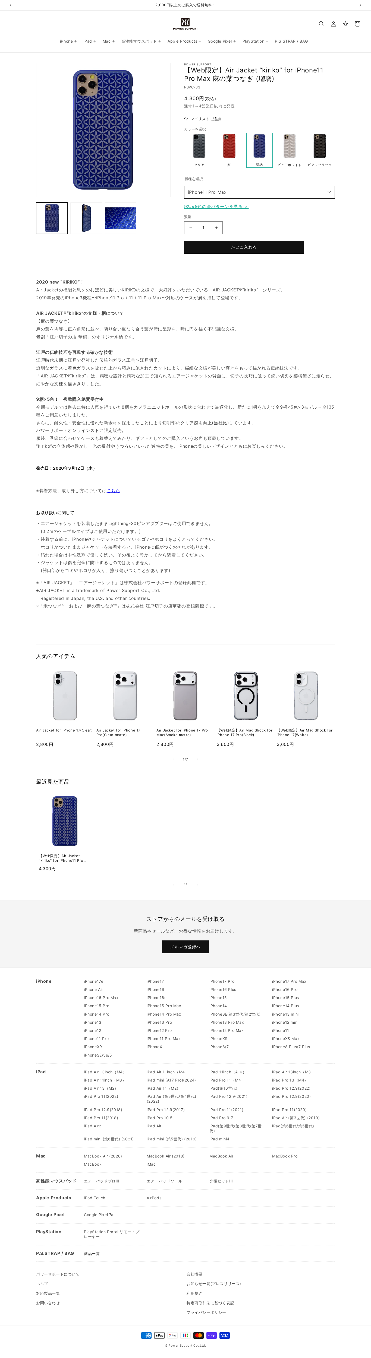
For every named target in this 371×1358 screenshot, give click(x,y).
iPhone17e (93, 981)
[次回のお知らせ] (360, 5)
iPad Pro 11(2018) (101, 1117)
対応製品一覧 (48, 1293)
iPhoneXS (218, 1038)
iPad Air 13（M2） (101, 1088)
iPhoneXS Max (286, 1038)
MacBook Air (221, 1156)
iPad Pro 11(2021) (226, 1109)
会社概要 (194, 1274)
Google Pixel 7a (99, 1214)
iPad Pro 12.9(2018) (103, 1109)
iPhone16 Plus (222, 989)
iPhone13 (93, 1022)
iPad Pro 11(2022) (101, 1096)
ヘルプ (42, 1283)
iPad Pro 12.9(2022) (291, 1088)
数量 (187, 217)
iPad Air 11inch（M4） (168, 1072)
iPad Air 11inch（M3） (105, 1080)
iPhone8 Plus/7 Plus (291, 1046)
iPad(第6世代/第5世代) (293, 1126)
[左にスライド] (174, 759)
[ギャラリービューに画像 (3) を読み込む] (120, 218)
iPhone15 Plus (285, 997)
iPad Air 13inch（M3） (293, 1072)
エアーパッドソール (164, 1181)
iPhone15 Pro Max (164, 1005)
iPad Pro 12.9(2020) (291, 1096)
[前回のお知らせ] (11, 5)
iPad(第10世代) (223, 1088)
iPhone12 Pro (159, 1030)
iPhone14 (218, 1005)
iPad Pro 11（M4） (227, 1080)
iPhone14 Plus (285, 1005)
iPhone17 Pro (221, 981)
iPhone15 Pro (96, 1005)
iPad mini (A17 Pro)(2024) (171, 1080)
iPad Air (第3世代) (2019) (296, 1117)
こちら (113, 490)
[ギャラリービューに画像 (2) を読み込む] (86, 218)
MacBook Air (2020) (103, 1156)
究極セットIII (221, 1181)
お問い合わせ (48, 1302)
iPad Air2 (92, 1126)
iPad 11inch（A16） (228, 1072)
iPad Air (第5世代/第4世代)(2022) (171, 1098)
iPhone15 (218, 997)
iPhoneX (154, 1046)
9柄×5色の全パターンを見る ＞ (216, 206)
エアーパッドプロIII (102, 1181)
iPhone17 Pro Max (289, 981)
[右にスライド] (197, 759)
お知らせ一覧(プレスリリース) (214, 1283)
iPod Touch (94, 1197)
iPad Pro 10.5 (160, 1117)
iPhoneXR (93, 1046)
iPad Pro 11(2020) (289, 1109)
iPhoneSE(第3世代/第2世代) (234, 1014)
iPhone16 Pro (284, 989)
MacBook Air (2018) (166, 1156)
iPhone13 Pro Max (226, 1022)
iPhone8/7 (219, 1046)
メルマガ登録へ (185, 946)
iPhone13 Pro (159, 1022)
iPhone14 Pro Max (164, 1014)
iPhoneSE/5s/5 (98, 1055)
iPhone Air (93, 989)
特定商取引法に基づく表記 (210, 1302)
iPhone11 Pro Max (207, 192)
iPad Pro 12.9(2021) (228, 1096)
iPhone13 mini (285, 1014)
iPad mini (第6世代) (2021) (109, 1139)
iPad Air (154, 1126)
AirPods (154, 1197)
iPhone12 (92, 1030)
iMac (151, 1164)
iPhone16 (155, 989)
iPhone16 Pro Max (101, 997)
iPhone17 (155, 981)
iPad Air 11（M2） (164, 1088)
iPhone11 (280, 1030)
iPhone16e (156, 997)
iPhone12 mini (285, 1022)
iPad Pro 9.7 (221, 1117)
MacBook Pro (285, 1156)
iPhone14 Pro (96, 1014)
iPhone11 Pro (96, 1038)
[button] (322, 24)
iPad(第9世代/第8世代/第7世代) (235, 1128)
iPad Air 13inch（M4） (105, 1072)
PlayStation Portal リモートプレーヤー (111, 1234)
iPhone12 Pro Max (226, 1030)
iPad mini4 (219, 1139)
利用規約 (194, 1293)
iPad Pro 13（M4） (290, 1080)
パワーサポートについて (58, 1274)
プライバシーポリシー (206, 1312)
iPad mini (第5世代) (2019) (172, 1139)
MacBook (93, 1164)
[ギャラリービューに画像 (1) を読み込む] (52, 218)
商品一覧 (92, 1253)
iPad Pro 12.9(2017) (166, 1109)
